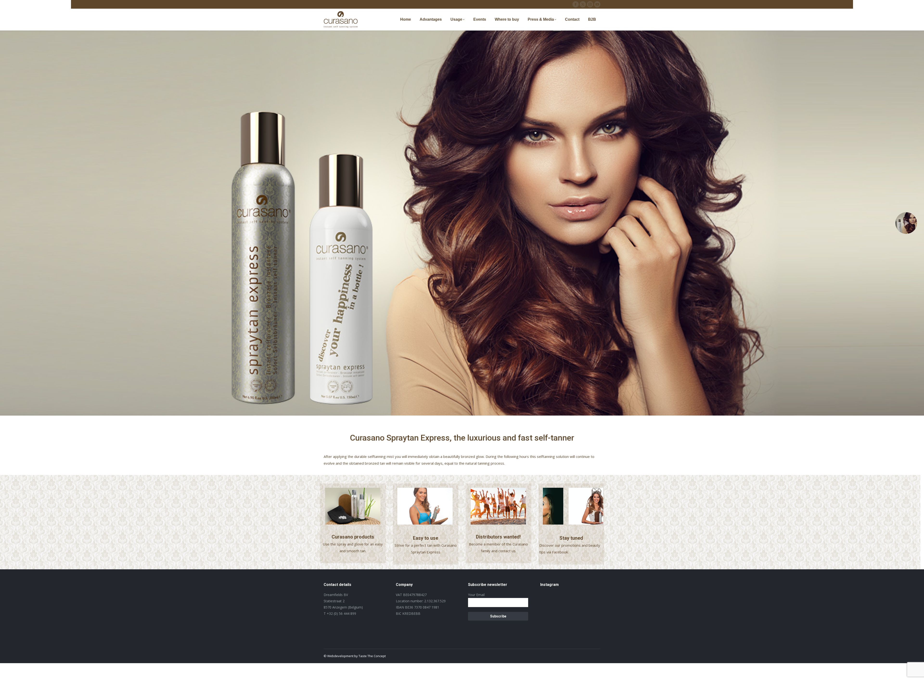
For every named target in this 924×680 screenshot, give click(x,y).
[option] (427, 506)
